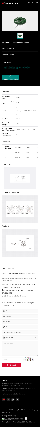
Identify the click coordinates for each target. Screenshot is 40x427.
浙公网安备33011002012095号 (14, 419)
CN (29, 3)
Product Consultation (11, 79)
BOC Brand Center (28, 422)
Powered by (17, 422)
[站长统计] (26, 418)
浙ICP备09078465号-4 (9, 416)
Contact (5, 380)
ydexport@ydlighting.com (13, 394)
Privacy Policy (6, 422)
